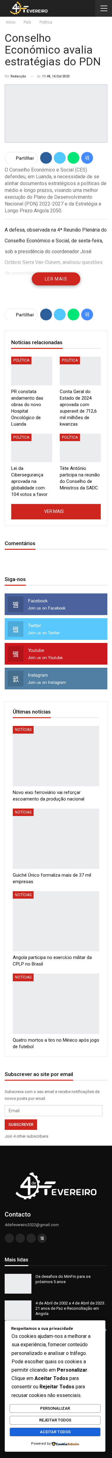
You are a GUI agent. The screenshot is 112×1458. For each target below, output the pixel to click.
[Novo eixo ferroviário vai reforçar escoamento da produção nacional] (56, 756)
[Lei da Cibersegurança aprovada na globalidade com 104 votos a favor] (31, 448)
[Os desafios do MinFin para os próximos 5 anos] (18, 1284)
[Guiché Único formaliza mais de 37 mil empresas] (56, 839)
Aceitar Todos (55, 1432)
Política (21, 360)
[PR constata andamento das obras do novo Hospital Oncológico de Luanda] (31, 371)
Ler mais (56, 278)
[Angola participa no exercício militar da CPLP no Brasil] (56, 921)
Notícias (23, 729)
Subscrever (20, 1124)
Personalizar (55, 1408)
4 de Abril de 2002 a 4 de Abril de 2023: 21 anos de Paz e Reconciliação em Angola (70, 1308)
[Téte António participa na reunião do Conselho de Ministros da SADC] (80, 448)
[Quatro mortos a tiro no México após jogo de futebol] (56, 1004)
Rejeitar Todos (55, 1420)
